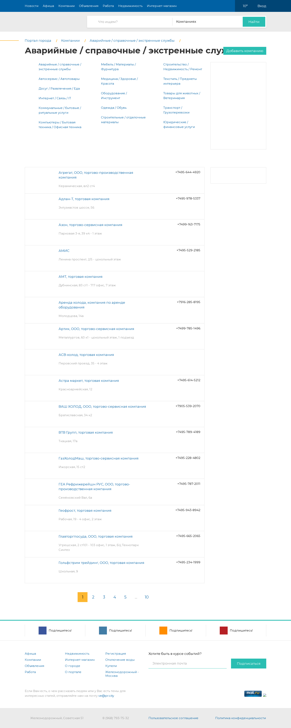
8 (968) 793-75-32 (116, 718)
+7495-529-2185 (188, 250)
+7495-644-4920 (187, 172)
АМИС (64, 251)
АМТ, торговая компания (81, 277)
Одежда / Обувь (113, 108)
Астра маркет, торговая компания (89, 381)
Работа (108, 6)
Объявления (88, 6)
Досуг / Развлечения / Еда (59, 88)
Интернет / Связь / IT (55, 98)
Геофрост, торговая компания (85, 510)
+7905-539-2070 (188, 406)
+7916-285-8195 (188, 302)
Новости (31, 6)
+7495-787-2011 (188, 484)
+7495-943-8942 (187, 510)
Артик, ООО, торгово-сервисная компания (96, 329)
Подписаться (249, 664)
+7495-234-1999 (188, 562)
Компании (66, 6)
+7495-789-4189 (188, 432)
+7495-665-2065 (188, 536)
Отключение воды (120, 660)
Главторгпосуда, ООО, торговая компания (96, 536)
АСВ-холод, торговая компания (86, 355)
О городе (72, 666)
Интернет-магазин (162, 6)
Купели (111, 666)
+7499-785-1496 (188, 328)
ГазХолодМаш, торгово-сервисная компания (99, 458)
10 (147, 597)
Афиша (48, 6)
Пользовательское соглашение (173, 718)
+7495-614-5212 (188, 380)
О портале (73, 672)
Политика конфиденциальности (240, 718)
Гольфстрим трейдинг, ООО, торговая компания (101, 563)
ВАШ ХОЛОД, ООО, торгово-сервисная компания (102, 406)
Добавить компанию (244, 51)
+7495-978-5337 (188, 198)
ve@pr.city (106, 696)
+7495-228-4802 (188, 458)
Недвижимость (130, 6)
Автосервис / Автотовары (59, 79)
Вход (262, 6)
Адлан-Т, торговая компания (84, 199)
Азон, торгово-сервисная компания (90, 225)
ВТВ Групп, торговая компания (86, 432)
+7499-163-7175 (188, 224)
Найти (254, 22)
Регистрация (115, 653)
